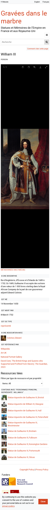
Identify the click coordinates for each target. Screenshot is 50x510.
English (37, 2)
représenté (6, 326)
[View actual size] (35, 67)
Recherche (46, 42)
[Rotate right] (23, 67)
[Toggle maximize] (46, 67)
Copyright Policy (27, 469)
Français (46, 2)
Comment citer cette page (37, 49)
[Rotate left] (29, 67)
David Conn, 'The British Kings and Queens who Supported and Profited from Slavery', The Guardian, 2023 (24, 364)
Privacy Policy (42, 469)
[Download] (40, 67)
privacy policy (8, 506)
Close (43, 501)
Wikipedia (5, 349)
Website (5, 2)
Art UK (4, 353)
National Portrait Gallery (11, 357)
